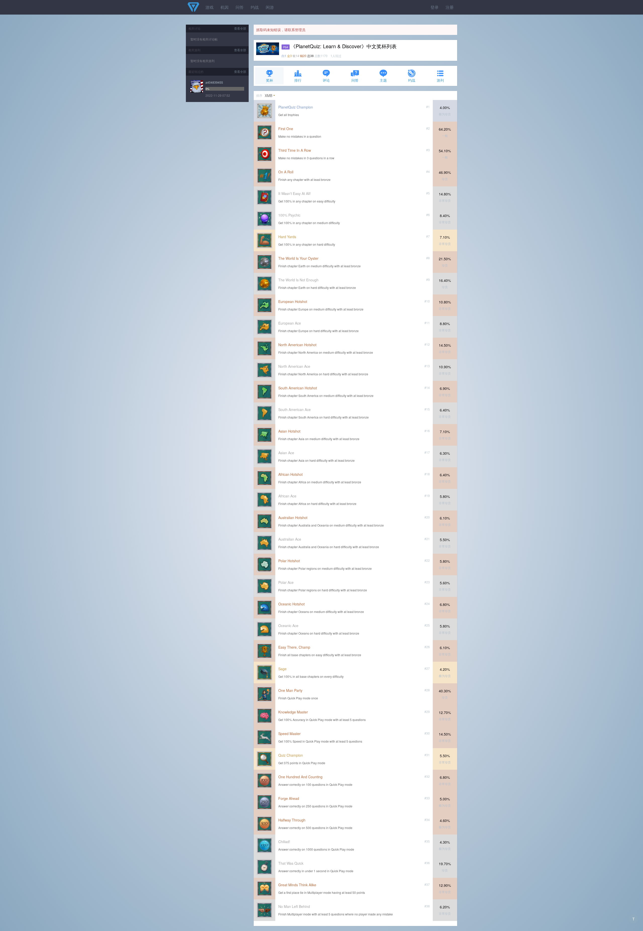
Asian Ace (286, 452)
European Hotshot (292, 301)
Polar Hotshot (289, 560)
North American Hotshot (297, 344)
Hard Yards (287, 236)
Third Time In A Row (294, 150)
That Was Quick (290, 863)
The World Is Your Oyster (298, 258)
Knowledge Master (293, 711)
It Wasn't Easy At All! (294, 193)
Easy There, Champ (294, 647)
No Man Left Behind (294, 906)
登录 (435, 7)
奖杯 (269, 80)
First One (285, 128)
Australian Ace (289, 539)
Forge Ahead (288, 798)
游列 (440, 80)
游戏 (209, 7)
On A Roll (285, 171)
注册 (450, 7)
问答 (240, 7)
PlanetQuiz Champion (295, 107)
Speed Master (289, 733)
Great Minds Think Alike (297, 884)
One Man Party (290, 690)
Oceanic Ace (288, 625)
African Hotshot (290, 474)
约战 (255, 7)
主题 (383, 80)
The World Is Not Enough (298, 279)
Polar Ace (286, 582)
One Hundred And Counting (300, 776)
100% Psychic (289, 215)
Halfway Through (291, 819)
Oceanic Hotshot (291, 603)
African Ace (287, 495)
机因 (225, 7)
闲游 (270, 7)
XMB (268, 95)
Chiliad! (284, 841)
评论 (326, 80)
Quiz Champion (290, 755)
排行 (297, 80)
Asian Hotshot (289, 431)
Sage (282, 668)
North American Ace (294, 366)
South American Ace (294, 409)
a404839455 (214, 82)
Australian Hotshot (292, 517)
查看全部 (240, 28)
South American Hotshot (297, 387)
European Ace (289, 323)
